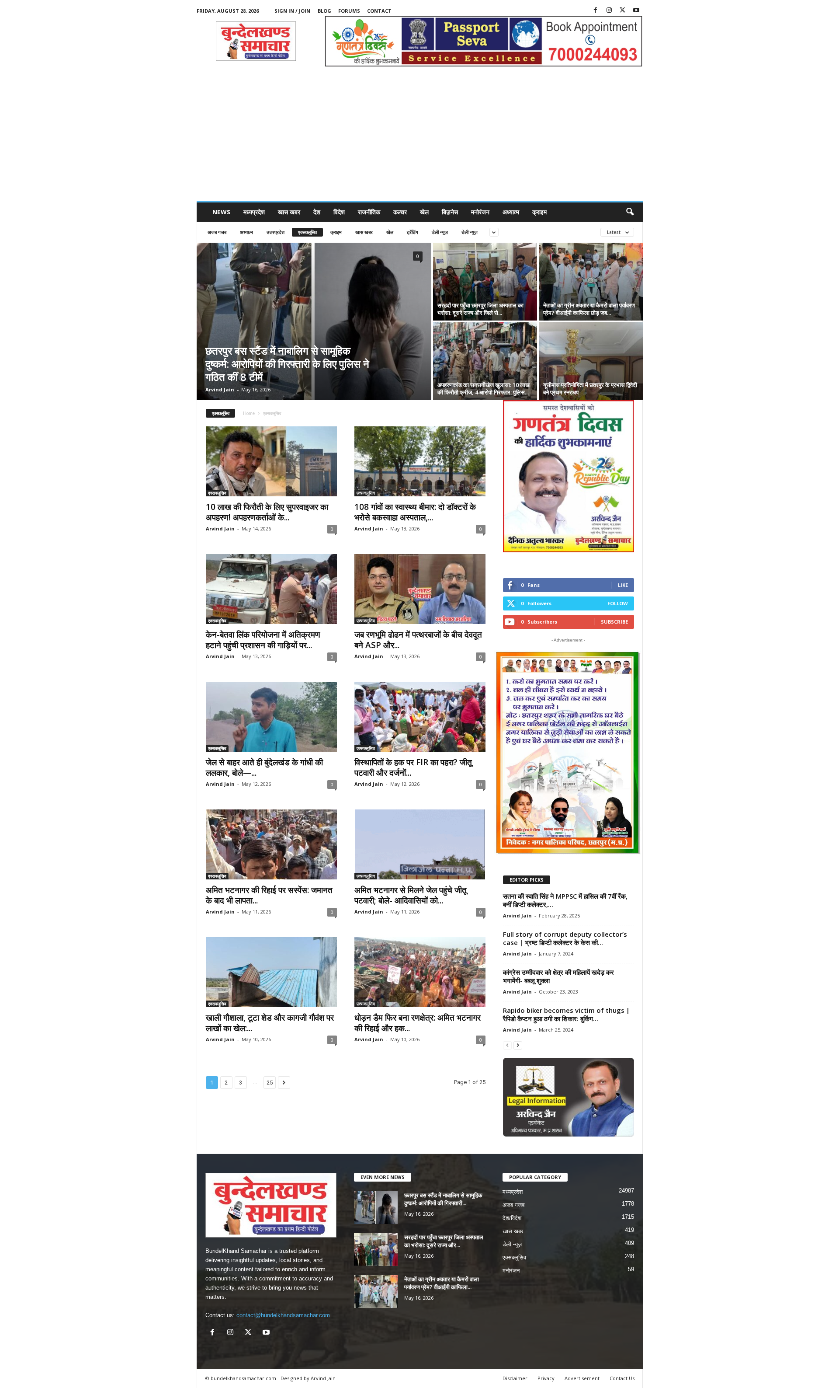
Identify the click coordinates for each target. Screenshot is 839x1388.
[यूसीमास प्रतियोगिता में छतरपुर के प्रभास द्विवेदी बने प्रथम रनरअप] (591, 361)
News (221, 212)
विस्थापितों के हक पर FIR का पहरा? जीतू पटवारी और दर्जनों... (413, 767)
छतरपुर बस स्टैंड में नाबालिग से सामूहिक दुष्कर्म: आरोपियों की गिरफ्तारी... (443, 1199)
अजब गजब (217, 232)
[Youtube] (636, 10)
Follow (617, 603)
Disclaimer (515, 1378)
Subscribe (614, 621)
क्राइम (539, 212)
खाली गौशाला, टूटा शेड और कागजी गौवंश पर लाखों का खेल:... (270, 1023)
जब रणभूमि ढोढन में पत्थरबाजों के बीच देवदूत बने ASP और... (418, 640)
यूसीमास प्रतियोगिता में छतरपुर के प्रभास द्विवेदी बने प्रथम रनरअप (590, 388)
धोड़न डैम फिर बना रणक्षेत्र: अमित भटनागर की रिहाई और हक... (417, 1023)
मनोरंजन (480, 212)
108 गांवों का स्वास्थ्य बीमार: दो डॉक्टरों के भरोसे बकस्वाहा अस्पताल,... (415, 512)
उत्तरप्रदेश (275, 232)
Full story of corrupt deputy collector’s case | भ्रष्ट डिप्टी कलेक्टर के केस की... (565, 938)
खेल (424, 212)
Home (249, 413)
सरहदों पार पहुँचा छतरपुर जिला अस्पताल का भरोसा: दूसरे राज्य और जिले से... (480, 309)
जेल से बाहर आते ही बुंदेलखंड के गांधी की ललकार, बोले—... (264, 767)
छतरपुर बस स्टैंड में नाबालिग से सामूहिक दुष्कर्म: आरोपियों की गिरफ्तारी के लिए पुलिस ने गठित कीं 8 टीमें (287, 363)
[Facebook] (595, 10)
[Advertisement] (420, 135)
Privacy (546, 1378)
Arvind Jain (219, 389)
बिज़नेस (450, 212)
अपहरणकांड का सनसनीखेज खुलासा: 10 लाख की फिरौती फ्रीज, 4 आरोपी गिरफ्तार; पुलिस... (483, 388)
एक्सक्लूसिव (307, 232)
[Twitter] (622, 10)
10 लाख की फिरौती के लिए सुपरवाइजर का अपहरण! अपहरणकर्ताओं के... (267, 512)
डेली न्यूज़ (440, 232)
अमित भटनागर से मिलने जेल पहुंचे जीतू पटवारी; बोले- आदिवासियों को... (410, 895)
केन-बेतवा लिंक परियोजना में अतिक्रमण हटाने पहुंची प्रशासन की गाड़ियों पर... (263, 640)
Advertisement (582, 1378)
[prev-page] (507, 1045)
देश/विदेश (512, 1218)
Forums (349, 10)
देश (316, 212)
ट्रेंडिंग (412, 232)
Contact (379, 10)
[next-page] (517, 1045)
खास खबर (289, 212)
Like (623, 585)
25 (270, 1082)
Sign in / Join (292, 10)
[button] (629, 212)
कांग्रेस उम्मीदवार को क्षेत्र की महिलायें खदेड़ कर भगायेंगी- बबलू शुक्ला (558, 976)
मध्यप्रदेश (254, 212)
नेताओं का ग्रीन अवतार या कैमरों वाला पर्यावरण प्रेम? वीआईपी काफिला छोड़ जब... (589, 309)
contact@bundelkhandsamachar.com (283, 1315)
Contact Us (622, 1378)
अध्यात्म (511, 212)
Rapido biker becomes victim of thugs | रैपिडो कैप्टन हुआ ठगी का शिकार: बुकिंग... (566, 1014)
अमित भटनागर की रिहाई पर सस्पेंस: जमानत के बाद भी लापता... (269, 895)
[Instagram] (609, 10)
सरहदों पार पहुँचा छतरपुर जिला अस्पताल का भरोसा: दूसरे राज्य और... (443, 1241)
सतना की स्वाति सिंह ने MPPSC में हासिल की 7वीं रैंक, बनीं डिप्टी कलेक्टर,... (565, 900)
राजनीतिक (369, 212)
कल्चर (400, 212)
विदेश (339, 212)
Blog (324, 10)
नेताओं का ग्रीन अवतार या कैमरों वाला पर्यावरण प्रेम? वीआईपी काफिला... (441, 1283)
